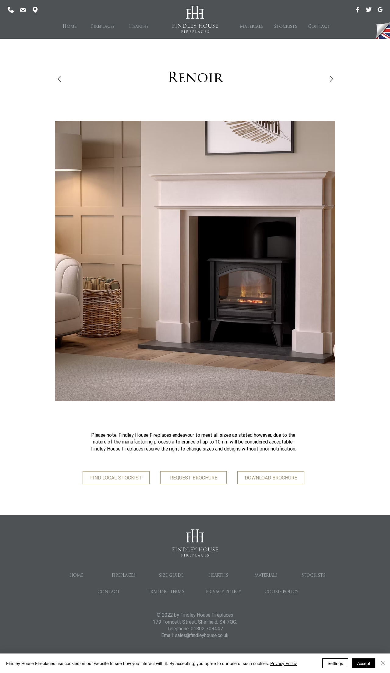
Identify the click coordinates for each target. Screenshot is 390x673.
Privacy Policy (283, 663)
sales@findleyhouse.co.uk (202, 635)
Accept (363, 663)
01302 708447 (207, 628)
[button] (102, 27)
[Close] (382, 663)
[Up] (59, 79)
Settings (335, 663)
